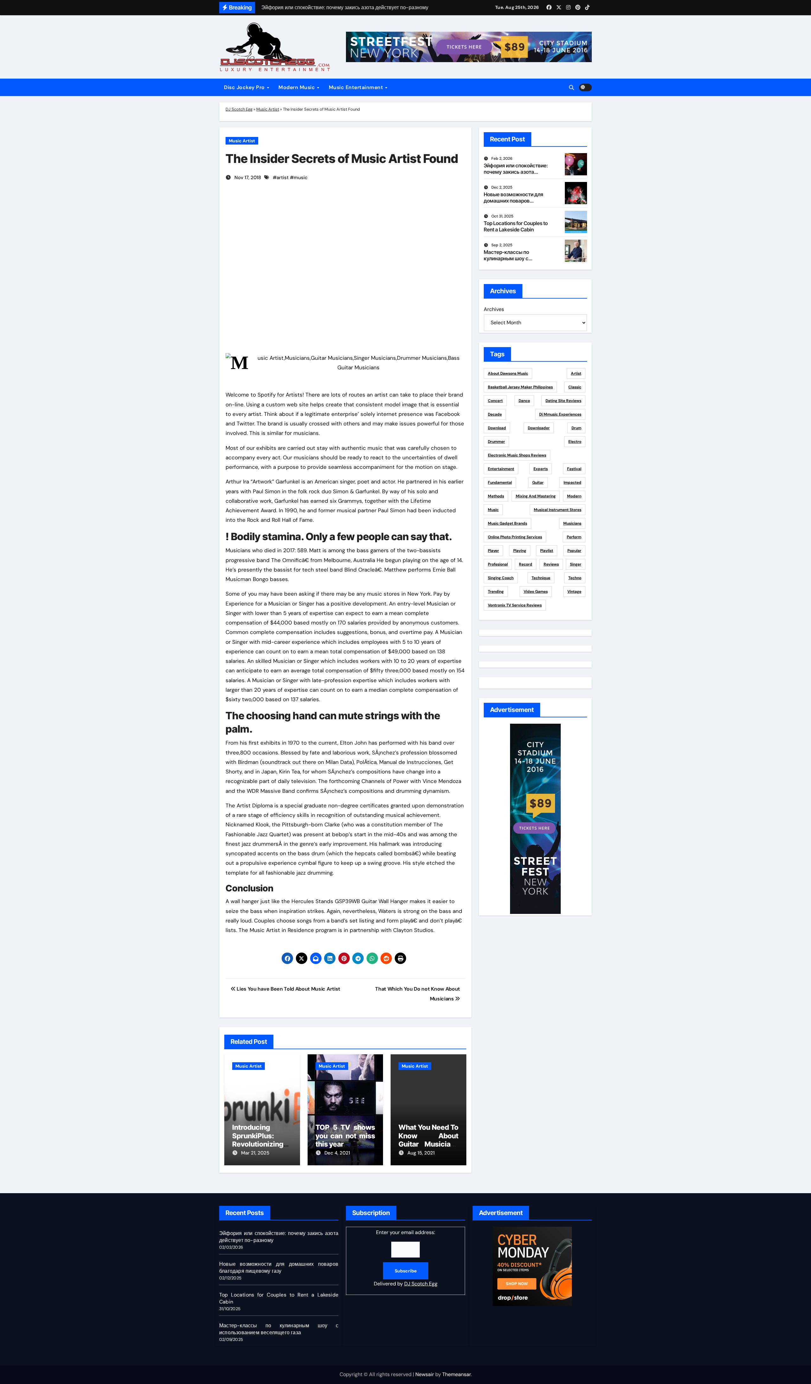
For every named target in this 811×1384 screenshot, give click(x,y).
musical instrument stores (557, 509)
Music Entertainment (357, 87)
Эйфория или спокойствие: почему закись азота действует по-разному (516, 171)
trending (496, 591)
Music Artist (267, 109)
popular (574, 550)
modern (574, 496)
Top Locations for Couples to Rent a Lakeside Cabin (516, 226)
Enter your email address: (405, 1258)
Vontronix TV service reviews (515, 605)
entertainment (501, 468)
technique (541, 577)
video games (536, 591)
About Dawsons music (508, 373)
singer (575, 564)
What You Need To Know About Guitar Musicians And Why (428, 1139)
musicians (572, 523)
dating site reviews (563, 400)
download (497, 427)
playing (519, 550)
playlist (546, 550)
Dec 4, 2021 (337, 1153)
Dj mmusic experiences (560, 414)
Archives (494, 309)
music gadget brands (507, 523)
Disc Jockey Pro (245, 87)
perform (574, 537)
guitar (538, 482)
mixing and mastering (536, 496)
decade (495, 414)
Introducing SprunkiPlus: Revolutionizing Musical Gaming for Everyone (262, 1144)
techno (574, 577)
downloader (539, 427)
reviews (551, 564)
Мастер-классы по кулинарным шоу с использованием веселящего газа (506, 261)
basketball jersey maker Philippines (520, 387)
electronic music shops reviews (517, 455)
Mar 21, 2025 (255, 1153)
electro (574, 441)
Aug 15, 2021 (421, 1153)
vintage (574, 591)
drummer (496, 441)
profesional (498, 564)
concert (495, 400)
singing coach (501, 577)
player (493, 550)
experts (540, 468)
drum (576, 427)
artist (283, 177)
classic (574, 387)
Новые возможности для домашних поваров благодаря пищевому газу (515, 200)
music (301, 177)
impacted (572, 482)
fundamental (500, 482)
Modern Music (297, 87)
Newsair (424, 1374)
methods (496, 496)
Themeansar (456, 1374)
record (525, 564)
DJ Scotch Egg (239, 109)
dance (524, 400)
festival (574, 468)
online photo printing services (515, 537)
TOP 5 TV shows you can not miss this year (345, 1135)
